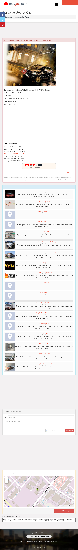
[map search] (15, 4)
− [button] (7, 482)
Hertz (44, 262)
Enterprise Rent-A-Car (44, 232)
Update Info (68, 173)
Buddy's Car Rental (44, 343)
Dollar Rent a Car (44, 292)
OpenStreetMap (63, 506)
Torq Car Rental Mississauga (44, 313)
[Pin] (2, 24)
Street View (26, 474)
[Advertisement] (39, 30)
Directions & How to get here (64, 511)
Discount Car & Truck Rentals (44, 303)
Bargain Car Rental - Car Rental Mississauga (44, 252)
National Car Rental (44, 353)
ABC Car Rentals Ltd (44, 221)
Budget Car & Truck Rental (44, 272)
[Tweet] (2, 19)
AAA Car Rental (44, 282)
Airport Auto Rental (44, 201)
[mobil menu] (56, 4)
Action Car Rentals (44, 323)
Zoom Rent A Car (44, 191)
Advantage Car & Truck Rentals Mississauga (44, 242)
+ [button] (7, 479)
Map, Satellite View (12, 474)
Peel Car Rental (44, 333)
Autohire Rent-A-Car (44, 211)
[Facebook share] (2, 14)
